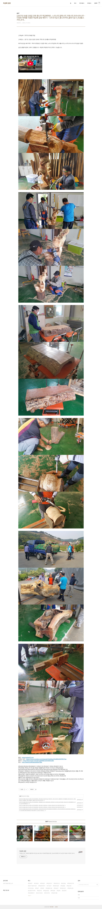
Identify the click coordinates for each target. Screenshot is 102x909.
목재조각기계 (71, 883)
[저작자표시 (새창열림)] (35, 789)
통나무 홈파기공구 (33, 885)
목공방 (42, 888)
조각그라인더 (40, 893)
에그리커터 (47, 893)
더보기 (29, 895)
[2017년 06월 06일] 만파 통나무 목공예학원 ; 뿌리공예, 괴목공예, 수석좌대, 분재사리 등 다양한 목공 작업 (41, 807)
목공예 (58, 890)
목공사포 (69, 885)
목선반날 (64, 883)
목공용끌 (63, 885)
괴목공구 (37, 883)
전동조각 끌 (56, 883)
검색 (97, 884)
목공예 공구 (63, 888)
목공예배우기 (31, 893)
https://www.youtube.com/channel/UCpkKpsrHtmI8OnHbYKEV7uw (46, 759)
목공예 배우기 (42, 885)
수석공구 (49, 885)
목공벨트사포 (49, 888)
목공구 (37, 888)
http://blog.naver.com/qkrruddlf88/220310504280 (38, 760)
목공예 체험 (54, 893)
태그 (75, 3)
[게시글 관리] (26, 789)
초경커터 (64, 890)
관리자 (56, 906)
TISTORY (51, 906)
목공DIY (30, 883)
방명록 (95, 3)
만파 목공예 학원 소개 (8, 883)
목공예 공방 (7, 3)
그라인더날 (31, 888)
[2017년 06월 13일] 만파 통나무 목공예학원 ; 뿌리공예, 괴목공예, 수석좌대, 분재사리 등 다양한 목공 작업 (41, 805)
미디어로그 (81, 3)
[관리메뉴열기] (99, 3)
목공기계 (40, 890)
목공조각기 (49, 883)
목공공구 (56, 888)
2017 (20, 796)
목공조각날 (46, 890)
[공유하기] (24, 789)
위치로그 (89, 3)
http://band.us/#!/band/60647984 (32, 762)
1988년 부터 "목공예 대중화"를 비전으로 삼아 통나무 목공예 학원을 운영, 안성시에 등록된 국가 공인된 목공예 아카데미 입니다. (47, 853)
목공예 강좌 (70, 888)
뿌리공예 (53, 890)
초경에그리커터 (32, 890)
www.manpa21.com (28, 757)
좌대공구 (43, 883)
